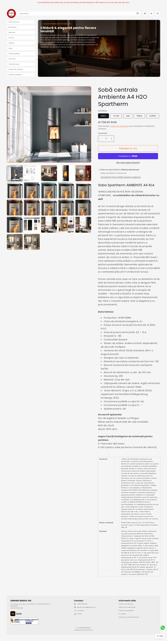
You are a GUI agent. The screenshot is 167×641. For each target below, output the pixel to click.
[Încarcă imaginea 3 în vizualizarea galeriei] (49, 173)
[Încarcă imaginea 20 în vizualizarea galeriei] (83, 225)
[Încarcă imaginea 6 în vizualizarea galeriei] (15, 190)
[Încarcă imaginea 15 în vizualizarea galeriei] (83, 207)
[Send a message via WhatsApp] (163, 628)
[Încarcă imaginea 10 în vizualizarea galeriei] (83, 190)
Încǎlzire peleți (14, 53)
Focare (11, 38)
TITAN (116, 115)
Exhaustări (13, 27)
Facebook (80, 610)
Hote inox (12, 59)
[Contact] (144, 13)
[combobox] (79, 13)
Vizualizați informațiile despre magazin (121, 177)
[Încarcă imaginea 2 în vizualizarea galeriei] (32, 173)
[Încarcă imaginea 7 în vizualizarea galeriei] (32, 190)
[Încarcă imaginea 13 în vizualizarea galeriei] (49, 207)
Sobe (10, 48)
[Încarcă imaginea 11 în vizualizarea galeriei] (15, 207)
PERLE (139, 115)
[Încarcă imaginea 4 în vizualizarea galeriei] (66, 173)
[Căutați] (138, 13)
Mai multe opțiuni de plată (128, 162)
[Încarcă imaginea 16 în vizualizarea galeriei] (15, 225)
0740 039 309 (82, 604)
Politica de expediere (126, 610)
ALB (128, 115)
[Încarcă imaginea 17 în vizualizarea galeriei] (32, 225)
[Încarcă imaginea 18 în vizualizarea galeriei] (49, 225)
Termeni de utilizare (126, 604)
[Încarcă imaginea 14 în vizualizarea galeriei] (66, 207)
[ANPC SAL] (24, 621)
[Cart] (157, 13)
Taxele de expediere (119, 126)
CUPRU (152, 115)
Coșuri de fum (14, 22)
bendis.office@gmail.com (86, 607)
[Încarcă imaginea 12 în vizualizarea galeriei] (32, 207)
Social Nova (88, 630)
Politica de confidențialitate (129, 617)
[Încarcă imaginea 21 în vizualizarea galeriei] (15, 242)
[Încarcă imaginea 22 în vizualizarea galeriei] (32, 242)
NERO (103, 115)
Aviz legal (122, 614)
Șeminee (12, 32)
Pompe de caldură (16, 69)
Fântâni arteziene (15, 75)
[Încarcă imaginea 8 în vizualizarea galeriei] (49, 190)
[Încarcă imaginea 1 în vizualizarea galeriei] (15, 173)
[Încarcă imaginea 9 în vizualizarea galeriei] (66, 190)
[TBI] (16, 613)
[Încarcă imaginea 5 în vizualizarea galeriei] (83, 173)
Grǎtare (11, 43)
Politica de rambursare (127, 607)
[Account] (151, 13)
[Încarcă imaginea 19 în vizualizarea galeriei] (66, 225)
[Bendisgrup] (11, 13)
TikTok (79, 614)
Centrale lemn (14, 64)
